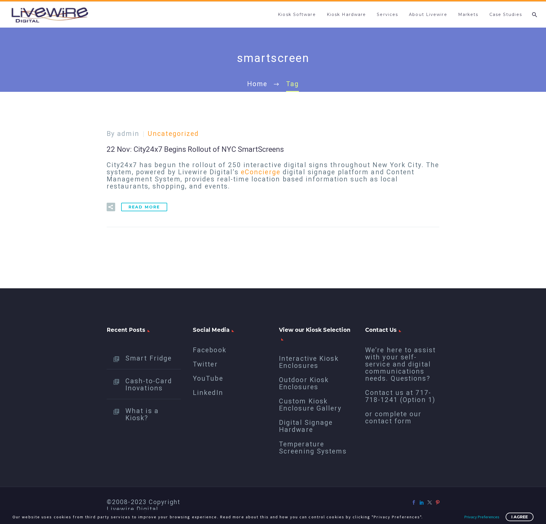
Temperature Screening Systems (313, 447)
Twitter (205, 364)
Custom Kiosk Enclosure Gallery (310, 404)
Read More (144, 207)
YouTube (208, 378)
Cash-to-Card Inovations (148, 384)
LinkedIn (208, 393)
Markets (468, 14)
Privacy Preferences (481, 516)
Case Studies (505, 14)
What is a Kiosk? (142, 414)
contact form (388, 421)
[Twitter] (429, 502)
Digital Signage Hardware (306, 426)
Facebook (209, 350)
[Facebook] (413, 502)
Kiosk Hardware (346, 14)
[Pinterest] (437, 502)
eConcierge (260, 172)
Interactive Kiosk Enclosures (309, 362)
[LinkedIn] (421, 502)
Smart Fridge (148, 358)
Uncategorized (173, 134)
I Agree (519, 516)
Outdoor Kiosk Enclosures (304, 383)
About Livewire (428, 14)
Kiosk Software (297, 14)
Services (387, 14)
